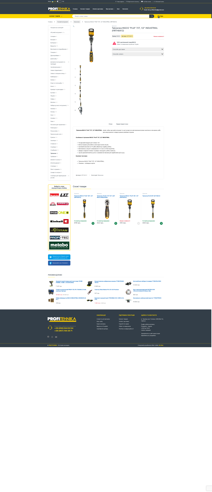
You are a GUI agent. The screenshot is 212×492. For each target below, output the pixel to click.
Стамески (54, 143)
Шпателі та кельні (56, 159)
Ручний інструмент (62, 22)
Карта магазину (101, 324)
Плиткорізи (54, 127)
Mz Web (161, 345)
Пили (53, 121)
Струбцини (55, 150)
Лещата (53, 95)
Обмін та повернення (125, 326)
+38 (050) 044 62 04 (150, 8)
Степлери (54, 166)
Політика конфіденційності (126, 328)
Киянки (53, 80)
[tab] (110, 124)
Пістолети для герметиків (58, 124)
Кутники (54, 92)
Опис (110, 124)
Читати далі (138, 223)
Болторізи (54, 42)
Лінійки (53, 99)
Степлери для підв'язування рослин (60, 176)
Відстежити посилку (133, 1)
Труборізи (54, 156)
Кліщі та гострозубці (57, 83)
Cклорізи (54, 36)
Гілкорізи (54, 52)
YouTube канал (147, 1)
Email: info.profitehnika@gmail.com (154, 10)
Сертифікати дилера (102, 328)
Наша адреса (120, 1)
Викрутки (54, 46)
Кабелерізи (54, 76)
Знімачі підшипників (57, 70)
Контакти (125, 9)
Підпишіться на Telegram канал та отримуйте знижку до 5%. (61, 257)
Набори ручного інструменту (60, 105)
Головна (75, 9)
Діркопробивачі (56, 55)
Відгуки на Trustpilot (102, 326)
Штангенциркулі (56, 163)
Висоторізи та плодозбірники (59, 49)
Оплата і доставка (98, 9)
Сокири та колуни (56, 172)
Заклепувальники (56, 67)
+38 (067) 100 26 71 (63, 331)
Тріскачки (77, 22)
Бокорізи (54, 39)
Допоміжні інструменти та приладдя (60, 63)
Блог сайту (100, 321)
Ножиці (54, 111)
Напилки (54, 108)
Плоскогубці (55, 131)
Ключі (53, 86)
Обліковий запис (159, 1)
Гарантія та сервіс (124, 324)
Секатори (54, 140)
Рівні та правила (56, 169)
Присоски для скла (57, 134)
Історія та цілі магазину (103, 319)
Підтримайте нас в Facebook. (60, 263)
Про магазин (109, 9)
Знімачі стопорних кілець (58, 73)
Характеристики (122, 124)
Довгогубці (54, 58)
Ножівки (54, 118)
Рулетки (54, 137)
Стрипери (54, 147)
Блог (118, 9)
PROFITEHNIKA (53, 345)
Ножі (53, 115)
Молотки (54, 102)
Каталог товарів (85, 9)
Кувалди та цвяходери (58, 89)
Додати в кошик (92, 223)
